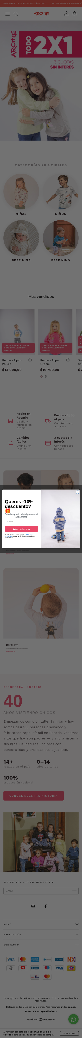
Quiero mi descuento (21, 529)
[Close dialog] (77, 492)
